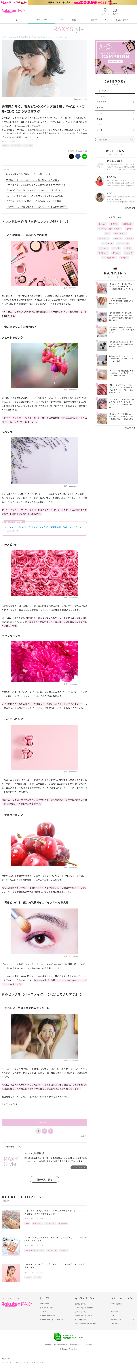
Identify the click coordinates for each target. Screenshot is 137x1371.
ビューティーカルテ (47, 1316)
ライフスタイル (109, 258)
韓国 (27, 1223)
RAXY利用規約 (81, 1320)
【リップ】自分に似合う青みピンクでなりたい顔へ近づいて (34, 190)
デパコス (116, 253)
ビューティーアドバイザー (50, 1320)
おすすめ (114, 224)
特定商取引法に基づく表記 (85, 1323)
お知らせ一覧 (80, 1304)
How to (5, 145)
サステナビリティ (38, 1362)
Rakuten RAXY (13, 11)
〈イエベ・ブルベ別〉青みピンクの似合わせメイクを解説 (33, 201)
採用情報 (88, 1345)
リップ (129, 238)
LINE (113, 1316)
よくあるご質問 (122, 20)
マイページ (44, 1312)
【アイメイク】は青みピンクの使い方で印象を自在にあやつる (35, 185)
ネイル (99, 118)
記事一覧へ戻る (44, 1179)
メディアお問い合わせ (84, 1308)
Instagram (114, 1312)
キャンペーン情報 (68, 20)
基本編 (129, 229)
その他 (99, 130)
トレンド (118, 238)
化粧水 (127, 248)
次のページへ (44, 1122)
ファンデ (128, 253)
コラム (99, 124)
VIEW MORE (129, 208)
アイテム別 (28, 145)
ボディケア (101, 107)
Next (83, 1136)
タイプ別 (124, 258)
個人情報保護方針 (60, 1345)
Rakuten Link (116, 1320)
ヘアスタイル (107, 243)
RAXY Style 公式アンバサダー (34, 1250)
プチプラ (103, 248)
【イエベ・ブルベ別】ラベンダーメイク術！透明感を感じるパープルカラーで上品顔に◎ (44, 529)
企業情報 (48, 1345)
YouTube (114, 1323)
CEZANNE (64, 1250)
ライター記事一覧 (79, 1167)
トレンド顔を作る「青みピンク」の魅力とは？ (28, 174)
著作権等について (76, 1345)
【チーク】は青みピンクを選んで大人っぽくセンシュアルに (34, 195)
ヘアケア (100, 113)
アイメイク (12, 142)
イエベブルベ (16, 145)
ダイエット (103, 253)
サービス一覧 (6, 1362)
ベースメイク (102, 96)
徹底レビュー (37, 1223)
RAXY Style (42, 20)
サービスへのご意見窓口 (84, 1316)
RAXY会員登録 (116, 1304)
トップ (15, 20)
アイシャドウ (50, 1223)
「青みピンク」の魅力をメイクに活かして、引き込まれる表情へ (37, 206)
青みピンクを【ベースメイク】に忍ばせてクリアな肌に (32, 179)
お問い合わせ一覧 (21, 1362)
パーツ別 (37, 1277)
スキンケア (101, 90)
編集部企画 (127, 224)
